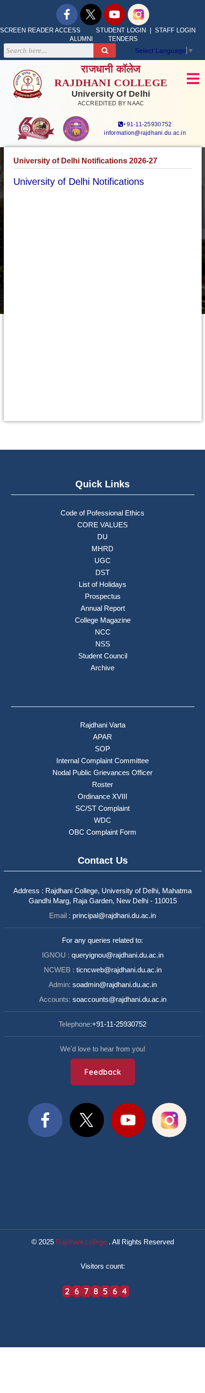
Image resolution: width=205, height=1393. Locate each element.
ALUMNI (81, 38)
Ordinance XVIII (102, 796)
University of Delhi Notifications (78, 181)
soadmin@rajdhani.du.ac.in (114, 984)
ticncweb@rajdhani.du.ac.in (119, 970)
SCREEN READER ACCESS (40, 30)
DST (102, 572)
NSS (102, 644)
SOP (102, 749)
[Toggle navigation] (193, 78)
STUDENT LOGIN (121, 30)
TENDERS (123, 38)
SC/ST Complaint (102, 808)
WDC (102, 820)
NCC (103, 632)
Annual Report (103, 608)
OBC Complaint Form (102, 832)
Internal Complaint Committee (102, 761)
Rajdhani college (81, 1242)
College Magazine (103, 620)
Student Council (102, 656)
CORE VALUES (102, 525)
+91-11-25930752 (147, 124)
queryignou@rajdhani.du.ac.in (118, 955)
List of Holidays (102, 584)
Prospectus (103, 596)
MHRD (102, 549)
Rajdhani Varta (102, 725)
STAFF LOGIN (175, 30)
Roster (102, 784)
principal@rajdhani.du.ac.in (114, 915)
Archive (102, 668)
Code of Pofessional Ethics (102, 513)
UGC (102, 560)
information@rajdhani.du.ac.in (145, 133)
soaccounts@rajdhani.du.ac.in (119, 999)
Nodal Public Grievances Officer (102, 772)
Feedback (103, 1072)
